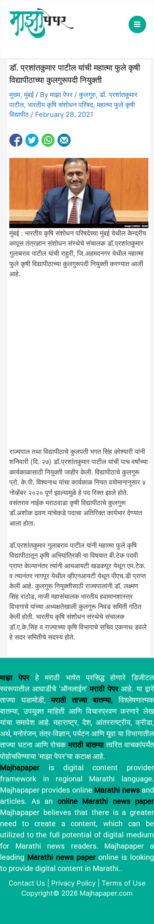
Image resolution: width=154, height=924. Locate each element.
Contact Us (27, 883)
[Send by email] (64, 140)
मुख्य (14, 94)
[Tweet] (31, 140)
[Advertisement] (77, 367)
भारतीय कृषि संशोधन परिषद (60, 104)
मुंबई (29, 94)
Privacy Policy (73, 883)
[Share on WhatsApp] (48, 140)
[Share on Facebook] (15, 140)
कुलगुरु (87, 94)
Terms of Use (124, 883)
